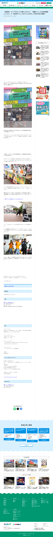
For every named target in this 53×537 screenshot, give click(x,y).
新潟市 (6, 500)
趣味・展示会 (35, 502)
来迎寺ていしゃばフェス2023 (9, 286)
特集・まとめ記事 (7, 513)
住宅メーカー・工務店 (45, 501)
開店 (14, 500)
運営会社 (36, 526)
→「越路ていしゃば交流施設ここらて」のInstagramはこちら (13, 198)
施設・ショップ (44, 500)
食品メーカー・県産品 (45, 502)
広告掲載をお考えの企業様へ (39, 528)
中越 (4, 18)
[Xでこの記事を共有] (18, 409)
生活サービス (16, 519)
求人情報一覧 (26, 445)
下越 (5, 501)
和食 (24, 502)
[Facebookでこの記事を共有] (21, 409)
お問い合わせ (45, 523)
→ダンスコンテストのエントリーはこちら (10, 377)
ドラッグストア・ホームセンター (17, 516)
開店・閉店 (12, 5)
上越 (5, 503)
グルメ (20, 5)
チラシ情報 (49, 5)
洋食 (24, 503)
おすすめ (41, 5)
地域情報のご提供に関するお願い (40, 529)
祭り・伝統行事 (35, 501)
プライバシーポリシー (46, 526)
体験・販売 (34, 500)
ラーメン (24, 500)
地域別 (5, 5)
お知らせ (36, 523)
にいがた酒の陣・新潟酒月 (36, 506)
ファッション (16, 518)
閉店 (14, 501)
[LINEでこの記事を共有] (14, 409)
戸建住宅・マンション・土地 (17, 512)
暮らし (35, 5)
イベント (27, 5)
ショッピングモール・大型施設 (17, 514)
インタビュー (6, 512)
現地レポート (25, 501)
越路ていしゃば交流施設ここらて (9, 302)
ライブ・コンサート (35, 503)
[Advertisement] (18, 74)
